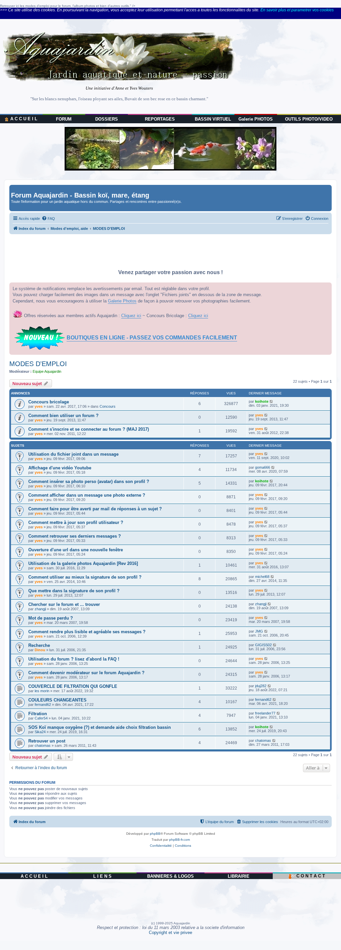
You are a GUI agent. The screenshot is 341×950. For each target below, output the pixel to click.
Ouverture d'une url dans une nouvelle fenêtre (75, 549)
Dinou (40, 650)
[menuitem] (48, 219)
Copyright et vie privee (170, 932)
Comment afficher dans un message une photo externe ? (86, 495)
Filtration (37, 713)
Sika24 (40, 732)
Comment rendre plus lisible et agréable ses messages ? (87, 631)
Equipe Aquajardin (47, 371)
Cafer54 (41, 718)
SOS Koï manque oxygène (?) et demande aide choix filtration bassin (99, 727)
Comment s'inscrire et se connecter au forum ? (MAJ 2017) (88, 429)
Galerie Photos (122, 300)
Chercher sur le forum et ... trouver (64, 604)
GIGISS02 (263, 645)
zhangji (40, 609)
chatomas (43, 745)
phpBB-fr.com (179, 839)
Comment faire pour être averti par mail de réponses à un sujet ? (95, 508)
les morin (42, 691)
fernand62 (43, 705)
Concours (108, 406)
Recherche (39, 645)
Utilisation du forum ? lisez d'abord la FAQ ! (73, 659)
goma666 (262, 467)
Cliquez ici (131, 315)
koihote (261, 401)
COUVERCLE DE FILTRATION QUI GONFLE (72, 686)
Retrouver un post (46, 740)
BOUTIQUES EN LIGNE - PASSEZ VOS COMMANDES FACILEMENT (152, 337)
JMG (259, 631)
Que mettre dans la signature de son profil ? (74, 590)
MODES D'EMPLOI (38, 363)
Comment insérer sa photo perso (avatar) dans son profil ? (88, 481)
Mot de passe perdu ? (50, 618)
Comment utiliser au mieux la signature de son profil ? (85, 577)
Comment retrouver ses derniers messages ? (74, 536)
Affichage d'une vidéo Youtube (59, 467)
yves (39, 406)
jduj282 (260, 686)
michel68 (262, 577)
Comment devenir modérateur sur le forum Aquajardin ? (86, 672)
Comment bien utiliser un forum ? (63, 415)
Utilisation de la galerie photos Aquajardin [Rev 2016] (83, 563)
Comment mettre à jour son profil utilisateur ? (75, 522)
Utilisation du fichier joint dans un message (73, 454)
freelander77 (265, 713)
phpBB (155, 833)
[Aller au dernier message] (271, 401)
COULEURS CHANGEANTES (57, 700)
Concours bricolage (48, 401)
